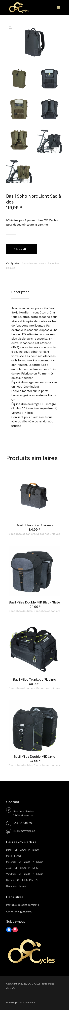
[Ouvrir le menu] (58, 7)
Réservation (21, 249)
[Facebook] (9, 929)
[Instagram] (15, 929)
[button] (10, 27)
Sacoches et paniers (34, 263)
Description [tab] (20, 292)
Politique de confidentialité (22, 905)
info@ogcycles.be (24, 831)
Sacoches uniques (48, 534)
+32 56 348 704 (24, 823)
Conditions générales (19, 911)
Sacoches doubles (20, 611)
